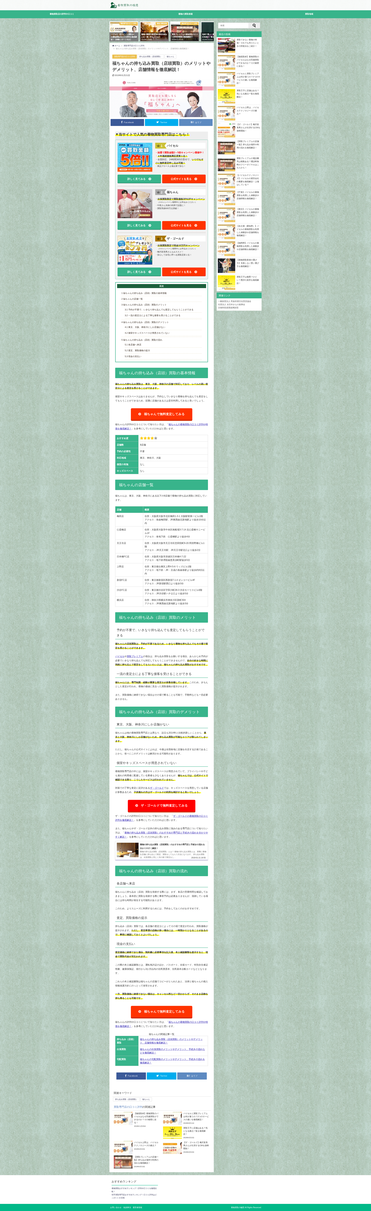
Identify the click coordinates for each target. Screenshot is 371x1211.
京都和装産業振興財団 (228, 308)
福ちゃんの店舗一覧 (132, 299)
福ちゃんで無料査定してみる (164, 413)
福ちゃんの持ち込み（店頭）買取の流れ (141, 340)
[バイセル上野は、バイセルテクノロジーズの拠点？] (137, 1147)
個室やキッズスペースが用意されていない (147, 333)
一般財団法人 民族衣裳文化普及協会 (234, 301)
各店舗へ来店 (133, 345)
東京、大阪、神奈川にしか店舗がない (145, 327)
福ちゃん (170, 56)
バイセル (119, 656)
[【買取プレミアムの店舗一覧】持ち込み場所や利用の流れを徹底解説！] (137, 1162)
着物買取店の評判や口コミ (62, 14)
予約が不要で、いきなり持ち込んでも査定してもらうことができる (159, 310)
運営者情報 (137, 1207)
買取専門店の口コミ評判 (124, 56)
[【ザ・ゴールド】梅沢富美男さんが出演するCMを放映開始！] (186, 1147)
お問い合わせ (115, 1207)
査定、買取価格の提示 (137, 350)
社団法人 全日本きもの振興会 (231, 304)
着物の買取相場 (185, 14)
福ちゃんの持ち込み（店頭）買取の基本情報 (144, 293)
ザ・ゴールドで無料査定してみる (164, 805)
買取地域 (309, 14)
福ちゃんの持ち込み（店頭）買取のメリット (144, 305)
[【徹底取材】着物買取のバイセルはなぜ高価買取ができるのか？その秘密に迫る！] (137, 1119)
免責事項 (127, 1207)
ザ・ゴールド (157, 788)
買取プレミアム (135, 656)
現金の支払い (133, 356)
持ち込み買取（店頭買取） (150, 56)
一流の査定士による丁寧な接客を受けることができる (152, 315)
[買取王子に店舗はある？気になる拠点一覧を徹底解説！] (186, 1133)
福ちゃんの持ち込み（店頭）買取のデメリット (145, 322)
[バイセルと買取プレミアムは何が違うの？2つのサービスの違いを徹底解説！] (186, 1118)
